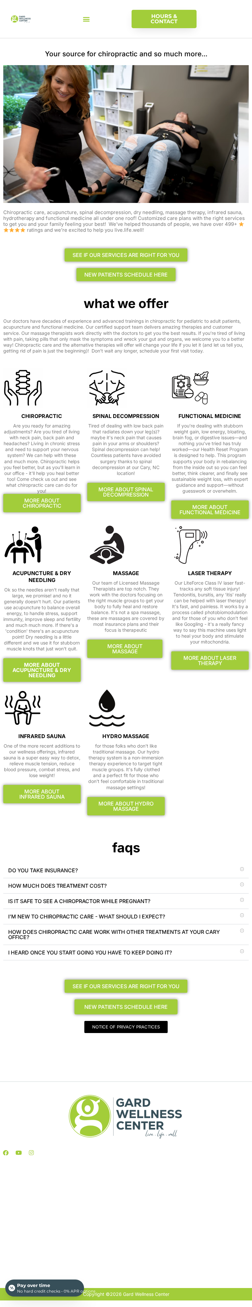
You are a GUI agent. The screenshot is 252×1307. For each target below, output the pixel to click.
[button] (86, 19)
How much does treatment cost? (57, 885)
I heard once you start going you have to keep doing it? (90, 952)
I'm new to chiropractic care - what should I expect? (86, 916)
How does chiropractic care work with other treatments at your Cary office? (114, 934)
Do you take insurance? (43, 870)
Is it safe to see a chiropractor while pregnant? (79, 901)
